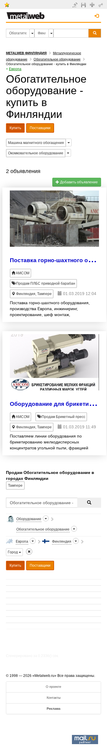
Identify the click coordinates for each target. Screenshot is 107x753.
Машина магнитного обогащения (36, 143)
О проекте (53, 686)
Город (13, 552)
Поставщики (40, 128)
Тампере (15, 485)
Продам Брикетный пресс (63, 417)
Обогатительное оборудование (57, 59)
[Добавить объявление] (76, 5)
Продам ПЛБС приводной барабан (45, 283)
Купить (15, 128)
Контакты (54, 697)
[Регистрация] (93, 4)
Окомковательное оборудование (35, 153)
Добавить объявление (78, 182)
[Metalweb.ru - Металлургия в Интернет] (25, 14)
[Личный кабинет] (101, 5)
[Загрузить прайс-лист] (84, 5)
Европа (15, 69)
